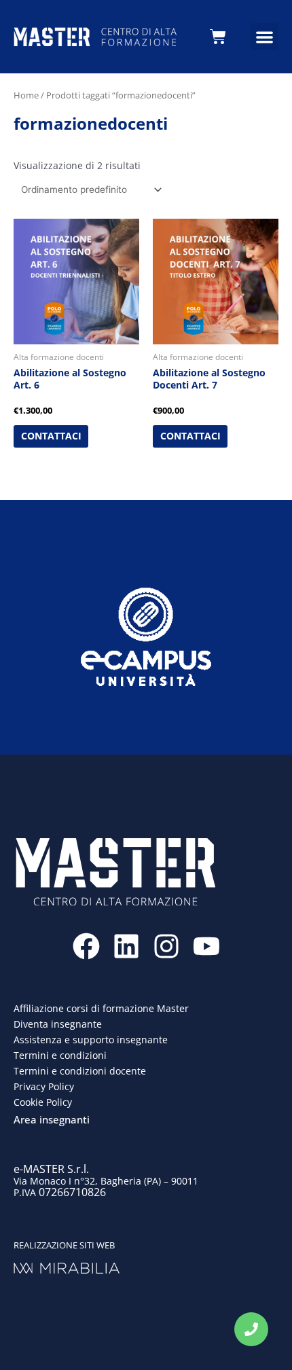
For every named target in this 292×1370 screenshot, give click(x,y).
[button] (264, 37)
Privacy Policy (44, 1086)
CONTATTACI (51, 435)
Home (26, 95)
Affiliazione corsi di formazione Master (101, 1008)
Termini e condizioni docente (80, 1070)
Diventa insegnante (58, 1023)
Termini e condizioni (60, 1055)
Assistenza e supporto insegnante (91, 1039)
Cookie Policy (43, 1102)
